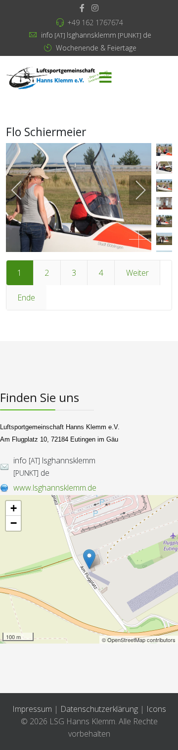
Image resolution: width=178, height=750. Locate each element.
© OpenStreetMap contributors (139, 640)
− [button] (13, 523)
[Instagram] (94, 7)
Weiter (137, 272)
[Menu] (105, 78)
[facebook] (82, 7)
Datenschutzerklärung (100, 708)
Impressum (32, 708)
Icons (156, 708)
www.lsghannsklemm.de (54, 487)
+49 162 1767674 (95, 22)
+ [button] (13, 508)
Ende (26, 297)
